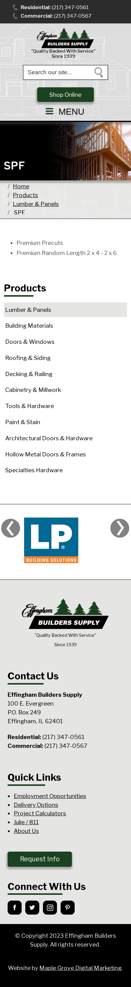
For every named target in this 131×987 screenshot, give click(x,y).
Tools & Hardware (29, 406)
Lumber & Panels (36, 204)
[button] (65, 111)
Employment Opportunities (50, 796)
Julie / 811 (26, 822)
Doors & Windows (30, 341)
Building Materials (29, 325)
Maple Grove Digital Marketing (80, 967)
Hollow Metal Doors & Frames (45, 454)
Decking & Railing (28, 374)
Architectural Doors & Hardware (49, 438)
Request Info (40, 859)
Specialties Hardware (34, 470)
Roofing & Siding (28, 357)
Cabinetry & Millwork (33, 389)
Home (21, 186)
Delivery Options (36, 804)
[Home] (65, 38)
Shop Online (65, 94)
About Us (26, 831)
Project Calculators (40, 813)
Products (25, 195)
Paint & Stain (22, 422)
